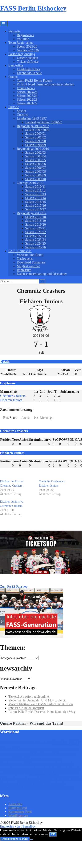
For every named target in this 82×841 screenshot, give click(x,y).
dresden (16, 754)
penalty (5, 773)
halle (36, 758)
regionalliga (43, 772)
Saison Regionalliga (21, 54)
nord (66, 768)
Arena (25, 417)
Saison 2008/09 (35, 175)
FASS (21, 758)
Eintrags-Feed (17, 808)
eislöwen (6, 759)
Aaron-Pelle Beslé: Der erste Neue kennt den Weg (41, 711)
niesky (53, 768)
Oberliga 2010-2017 (30, 183)
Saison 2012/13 (35, 194)
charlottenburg (42, 749)
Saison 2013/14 (35, 198)
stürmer (21, 778)
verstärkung (35, 783)
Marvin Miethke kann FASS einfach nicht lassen (40, 704)
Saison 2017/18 (35, 217)
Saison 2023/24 (27, 95)
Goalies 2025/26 (28, 50)
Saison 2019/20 (35, 224)
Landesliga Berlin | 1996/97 (43, 122)
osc (76, 768)
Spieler (21, 111)
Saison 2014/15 (35, 202)
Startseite (14, 31)
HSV (46, 758)
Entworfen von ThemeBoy (18, 826)
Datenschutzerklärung (15, 838)
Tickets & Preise (27, 61)
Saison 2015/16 (35, 205)
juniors (57, 758)
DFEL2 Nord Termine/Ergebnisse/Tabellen (45, 84)
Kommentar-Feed (20, 811)
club (73, 749)
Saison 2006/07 (35, 167)
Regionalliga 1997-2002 (33, 126)
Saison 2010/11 (35, 186)
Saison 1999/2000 (37, 130)
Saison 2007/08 (35, 171)
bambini (45, 742)
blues (10, 748)
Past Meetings (43, 417)
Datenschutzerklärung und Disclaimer (42, 273)
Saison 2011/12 (35, 190)
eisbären (48, 753)
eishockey (67, 754)
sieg (12, 778)
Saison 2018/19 (35, 220)
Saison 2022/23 (27, 99)
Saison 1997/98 (35, 141)
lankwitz (6, 768)
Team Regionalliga (20, 42)
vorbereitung (13, 787)
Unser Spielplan (27, 58)
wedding (34, 787)
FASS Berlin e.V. (20, 251)
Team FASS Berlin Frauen (34, 80)
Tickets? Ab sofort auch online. (29, 696)
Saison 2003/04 (35, 156)
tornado (48, 778)
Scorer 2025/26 (27, 46)
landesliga (62, 764)
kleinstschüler (41, 764)
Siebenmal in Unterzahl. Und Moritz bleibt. (37, 700)
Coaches (22, 114)
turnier (67, 777)
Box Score (10, 417)
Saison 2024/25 (27, 92)
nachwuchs (38, 768)
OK (53, 834)
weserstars (49, 787)
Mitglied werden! (28, 266)
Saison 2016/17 (35, 209)
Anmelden (15, 804)
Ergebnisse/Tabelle (29, 73)
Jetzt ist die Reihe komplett (26, 708)
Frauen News (26, 88)
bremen (26, 749)
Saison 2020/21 (35, 228)
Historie (13, 107)
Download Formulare (31, 262)
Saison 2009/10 (35, 179)
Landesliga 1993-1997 (32, 118)
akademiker (29, 742)
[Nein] (31, 839)
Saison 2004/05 (35, 160)
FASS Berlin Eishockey (33, 8)
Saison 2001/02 (35, 137)
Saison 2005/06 (35, 164)
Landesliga (15, 65)
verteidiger (57, 783)
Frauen (13, 77)
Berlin (65, 741)
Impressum (24, 270)
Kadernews (16, 763)
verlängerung (12, 783)
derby (4, 754)
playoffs (20, 773)
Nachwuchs (25, 258)
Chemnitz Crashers (12, 396)
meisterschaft (21, 769)
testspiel (33, 778)
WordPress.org (18, 815)
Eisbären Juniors (11, 400)
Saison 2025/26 (35, 247)
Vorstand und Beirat (30, 255)
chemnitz (60, 749)
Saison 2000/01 (35, 133)
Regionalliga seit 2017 (31, 213)
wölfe (65, 788)
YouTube (23, 39)
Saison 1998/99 (35, 145)
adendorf (9, 742)
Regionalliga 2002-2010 (33, 148)
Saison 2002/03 (35, 152)
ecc (30, 753)
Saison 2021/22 (27, 103)
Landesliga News (28, 69)
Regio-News (25, 35)
